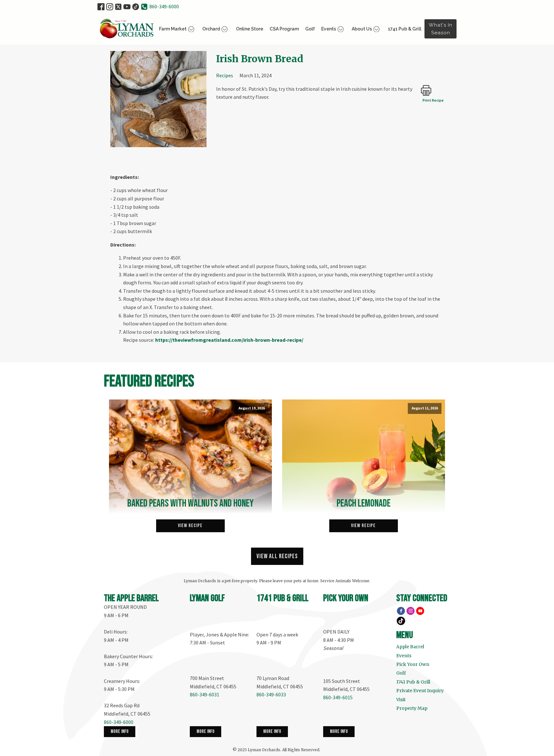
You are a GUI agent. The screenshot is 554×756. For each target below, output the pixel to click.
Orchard (211, 28)
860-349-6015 (338, 697)
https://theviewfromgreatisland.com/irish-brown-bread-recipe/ (229, 340)
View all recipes (277, 556)
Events (328, 28)
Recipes (224, 75)
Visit (401, 699)
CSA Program (284, 28)
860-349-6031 (204, 694)
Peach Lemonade (363, 504)
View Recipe (190, 526)
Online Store (249, 28)
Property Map (411, 708)
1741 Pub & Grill (404, 28)
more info (120, 731)
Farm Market (173, 28)
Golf (310, 28)
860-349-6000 (164, 6)
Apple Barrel (410, 647)
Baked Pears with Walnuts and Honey (190, 504)
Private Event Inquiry (420, 690)
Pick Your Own (412, 664)
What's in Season (440, 29)
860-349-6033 (271, 694)
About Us (362, 28)
